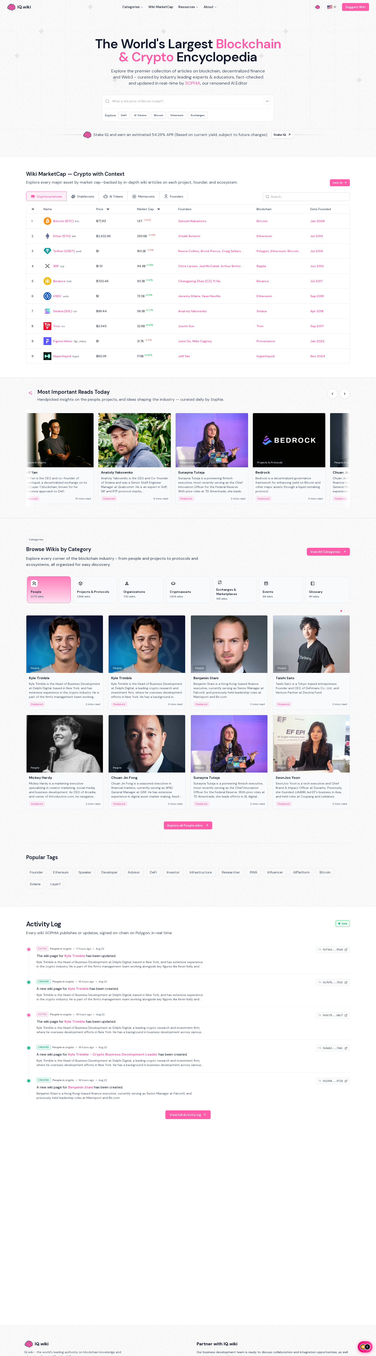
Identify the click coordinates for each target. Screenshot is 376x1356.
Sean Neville (211, 296)
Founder (36, 872)
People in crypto (61, 948)
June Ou (184, 341)
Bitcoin (158, 115)
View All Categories (325, 552)
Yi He (216, 281)
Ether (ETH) (61, 236)
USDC (57, 296)
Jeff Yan (184, 356)
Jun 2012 (317, 266)
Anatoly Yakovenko (192, 311)
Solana (262, 311)
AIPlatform (301, 872)
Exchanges (198, 115)
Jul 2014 (316, 236)
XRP (56, 266)
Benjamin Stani (80, 1087)
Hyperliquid (62, 356)
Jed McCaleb (209, 266)
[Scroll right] (344, 394)
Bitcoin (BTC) (63, 221)
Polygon (263, 251)
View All (337, 182)
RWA (253, 872)
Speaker (85, 872)
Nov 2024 (317, 356)
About (208, 7)
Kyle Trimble (74, 956)
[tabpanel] (188, 284)
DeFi (124, 115)
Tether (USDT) (64, 251)
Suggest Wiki (356, 7)
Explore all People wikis (185, 825)
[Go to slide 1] (341, 611)
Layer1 (55, 884)
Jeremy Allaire (189, 296)
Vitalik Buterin (189, 236)
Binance (59, 281)
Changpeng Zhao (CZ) (195, 281)
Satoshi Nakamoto (192, 221)
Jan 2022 (317, 341)
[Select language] (332, 7)
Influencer (275, 872)
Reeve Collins (188, 251)
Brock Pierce (210, 251)
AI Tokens (140, 115)
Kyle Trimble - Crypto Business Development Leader (113, 1054)
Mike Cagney (202, 341)
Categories (131, 7)
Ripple (261, 266)
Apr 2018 (317, 311)
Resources (186, 7)
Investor (173, 872)
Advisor (134, 872)
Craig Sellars (231, 251)
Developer (109, 872)
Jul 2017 (316, 281)
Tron (56, 326)
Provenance (266, 341)
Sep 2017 (317, 326)
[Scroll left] (332, 394)
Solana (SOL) (62, 311)
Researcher (231, 872)
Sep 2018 (317, 296)
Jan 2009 (317, 221)
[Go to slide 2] (345, 611)
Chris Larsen (188, 266)
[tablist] (107, 196)
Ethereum (177, 115)
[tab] (46, 196)
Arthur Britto (231, 266)
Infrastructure (201, 872)
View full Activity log (185, 1115)
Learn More (262, 135)
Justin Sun (186, 326)
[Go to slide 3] (348, 611)
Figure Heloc (62, 341)
